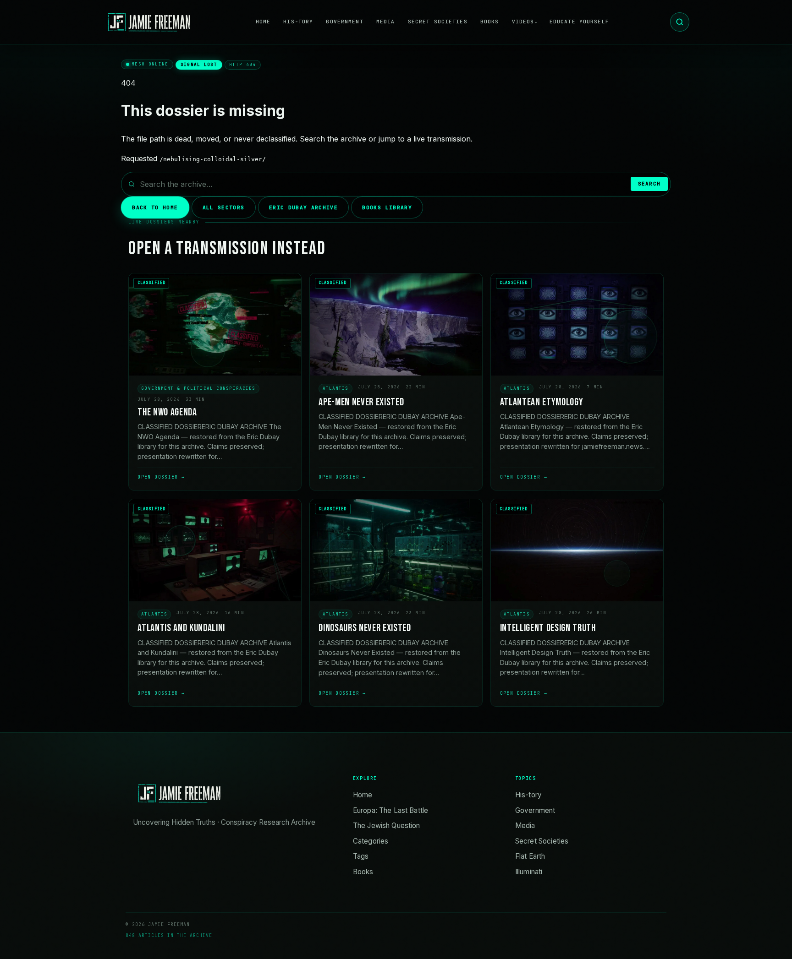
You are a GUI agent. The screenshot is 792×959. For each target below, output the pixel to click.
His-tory (298, 21)
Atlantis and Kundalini (181, 628)
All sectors (224, 207)
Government (344, 21)
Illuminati (529, 871)
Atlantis (336, 388)
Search (649, 183)
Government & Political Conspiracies (198, 388)
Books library (387, 207)
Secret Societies (438, 21)
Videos (523, 21)
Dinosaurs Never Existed (365, 628)
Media (385, 21)
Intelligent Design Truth (548, 628)
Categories (371, 841)
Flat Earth (530, 856)
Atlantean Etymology (541, 402)
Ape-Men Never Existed (361, 402)
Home (263, 21)
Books (489, 21)
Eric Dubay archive (303, 207)
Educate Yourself (579, 21)
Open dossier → (161, 477)
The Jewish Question (386, 825)
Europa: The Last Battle (391, 810)
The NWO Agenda (167, 412)
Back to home (155, 207)
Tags (361, 856)
